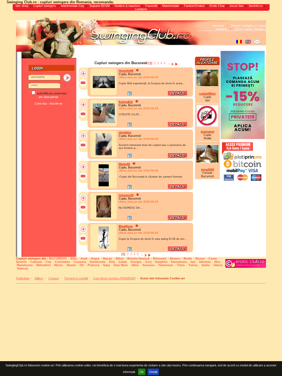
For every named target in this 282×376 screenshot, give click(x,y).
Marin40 (124, 164)
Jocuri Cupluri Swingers (250, 29)
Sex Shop (21, 5)
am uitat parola (48, 97)
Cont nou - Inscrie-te (48, 103)
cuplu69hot (207, 93)
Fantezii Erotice (194, 5)
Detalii (153, 372)
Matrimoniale (170, 5)
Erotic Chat (217, 5)
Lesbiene (141, 9)
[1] (150, 63)
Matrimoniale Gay (72, 5)
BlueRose (126, 226)
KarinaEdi (126, 101)
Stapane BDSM (99, 5)
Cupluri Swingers (44, 5)
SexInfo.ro (255, 5)
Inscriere (218, 25)
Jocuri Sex (236, 5)
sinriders (125, 132)
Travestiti (151, 5)
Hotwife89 (126, 70)
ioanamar (207, 131)
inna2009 (207, 169)
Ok (142, 372)
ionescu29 (126, 195)
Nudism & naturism (127, 5)
